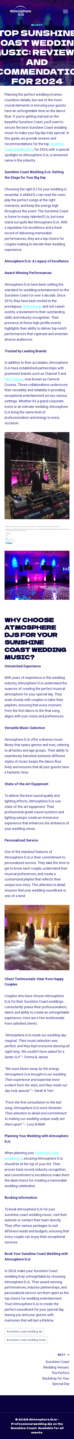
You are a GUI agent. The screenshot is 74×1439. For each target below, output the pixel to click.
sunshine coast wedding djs (24, 1331)
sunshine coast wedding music (26, 1340)
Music (37, 25)
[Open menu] (65, 11)
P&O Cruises (14, 379)
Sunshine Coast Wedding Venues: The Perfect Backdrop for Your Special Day (56, 1369)
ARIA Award (31, 306)
